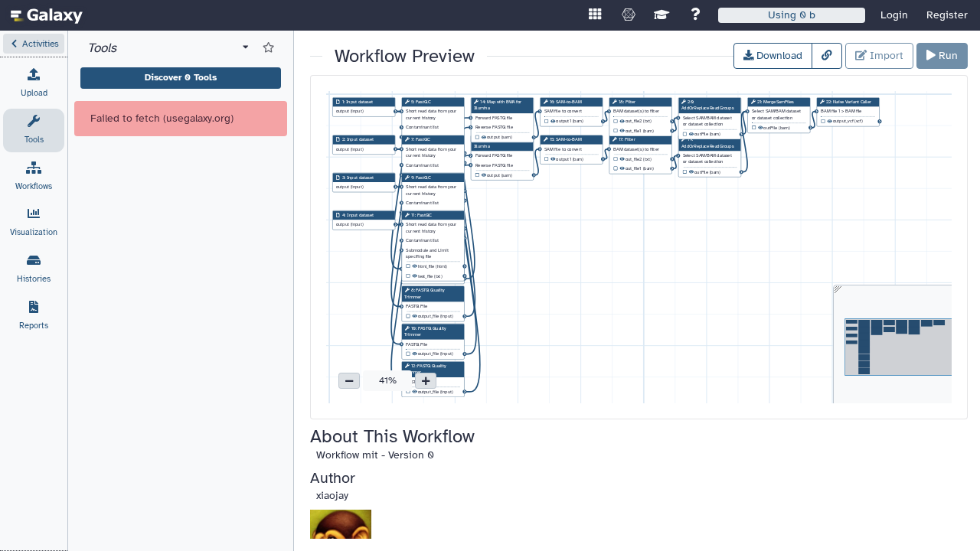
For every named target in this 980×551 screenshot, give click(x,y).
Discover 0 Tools (181, 77)
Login (894, 14)
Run (947, 55)
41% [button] (388, 380)
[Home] (46, 15)
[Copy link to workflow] (827, 56)
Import (885, 55)
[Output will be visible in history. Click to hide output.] (414, 317)
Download (777, 55)
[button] (33, 44)
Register (947, 14)
